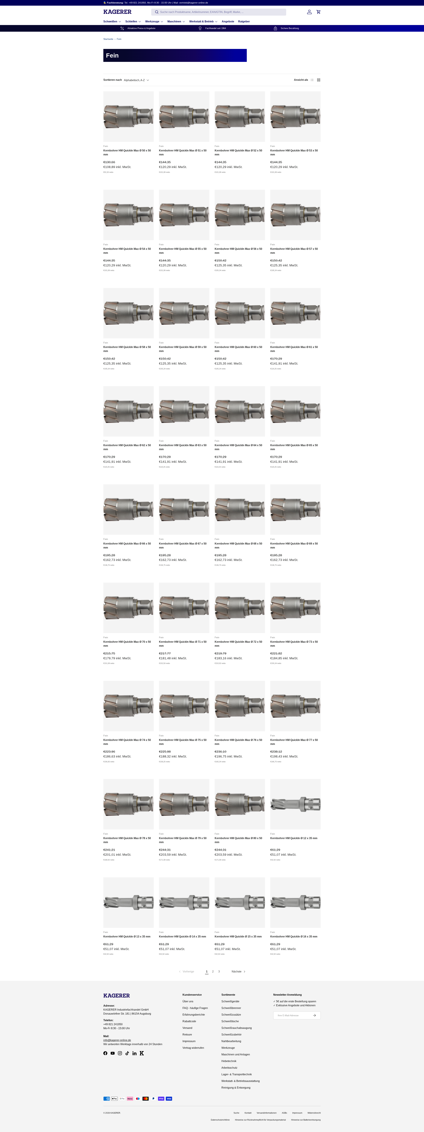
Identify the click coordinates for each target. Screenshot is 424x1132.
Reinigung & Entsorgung (235, 1087)
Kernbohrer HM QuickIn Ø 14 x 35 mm (182, 936)
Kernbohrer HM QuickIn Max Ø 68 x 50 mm (238, 545)
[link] (186, 972)
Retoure (187, 1034)
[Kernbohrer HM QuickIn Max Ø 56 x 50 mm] (240, 215)
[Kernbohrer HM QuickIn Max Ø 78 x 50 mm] (128, 804)
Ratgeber (244, 21)
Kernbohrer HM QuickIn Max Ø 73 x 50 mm (294, 643)
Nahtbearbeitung (231, 1041)
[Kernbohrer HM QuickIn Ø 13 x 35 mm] (128, 902)
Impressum (189, 1041)
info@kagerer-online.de (117, 1040)
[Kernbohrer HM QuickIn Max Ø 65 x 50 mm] (295, 411)
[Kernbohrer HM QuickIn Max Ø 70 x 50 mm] (128, 608)
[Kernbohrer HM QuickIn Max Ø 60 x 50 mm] (240, 313)
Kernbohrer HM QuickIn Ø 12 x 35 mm (293, 838)
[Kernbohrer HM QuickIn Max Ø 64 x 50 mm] (240, 411)
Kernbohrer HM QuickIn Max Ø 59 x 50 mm (183, 349)
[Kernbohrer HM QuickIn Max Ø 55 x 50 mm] (184, 215)
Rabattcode (189, 1021)
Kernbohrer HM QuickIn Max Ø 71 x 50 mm (183, 643)
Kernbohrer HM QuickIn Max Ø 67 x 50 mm (183, 545)
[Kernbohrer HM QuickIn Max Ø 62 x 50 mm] (128, 411)
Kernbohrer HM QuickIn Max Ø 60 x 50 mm (238, 349)
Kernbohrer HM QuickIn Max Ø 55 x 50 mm (183, 250)
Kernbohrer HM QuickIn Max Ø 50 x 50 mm (127, 152)
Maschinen (174, 21)
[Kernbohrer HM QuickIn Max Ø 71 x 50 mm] (184, 608)
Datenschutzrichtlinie (220, 1120)
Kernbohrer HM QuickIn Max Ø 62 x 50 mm (127, 447)
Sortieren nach (112, 79)
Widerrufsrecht (314, 1113)
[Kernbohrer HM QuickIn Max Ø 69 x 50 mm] (295, 509)
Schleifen (131, 21)
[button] (318, 12)
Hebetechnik (228, 1061)
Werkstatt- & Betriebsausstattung (240, 1081)
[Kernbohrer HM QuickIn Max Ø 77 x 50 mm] (295, 706)
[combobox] (218, 11)
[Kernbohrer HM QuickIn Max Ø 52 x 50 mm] (240, 116)
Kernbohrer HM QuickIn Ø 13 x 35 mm (126, 936)
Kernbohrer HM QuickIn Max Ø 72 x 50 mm (238, 643)
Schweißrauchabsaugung (236, 1028)
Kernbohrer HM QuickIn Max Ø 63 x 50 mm (183, 447)
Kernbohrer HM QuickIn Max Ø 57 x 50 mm (294, 250)
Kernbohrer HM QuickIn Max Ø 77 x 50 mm (294, 742)
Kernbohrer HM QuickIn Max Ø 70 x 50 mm (127, 643)
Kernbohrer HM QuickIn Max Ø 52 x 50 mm (238, 152)
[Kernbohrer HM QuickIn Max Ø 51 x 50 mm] (184, 116)
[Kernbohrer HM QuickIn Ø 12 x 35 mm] (295, 804)
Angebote (228, 21)
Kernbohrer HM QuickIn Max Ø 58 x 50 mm (127, 349)
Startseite (108, 39)
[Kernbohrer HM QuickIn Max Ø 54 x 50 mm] (128, 215)
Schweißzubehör (231, 1034)
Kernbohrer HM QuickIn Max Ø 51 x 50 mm (183, 152)
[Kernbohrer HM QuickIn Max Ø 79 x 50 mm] (184, 804)
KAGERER (115, 1113)
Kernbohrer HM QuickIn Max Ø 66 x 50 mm (127, 545)
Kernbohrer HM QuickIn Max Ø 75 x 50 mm (183, 742)
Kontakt (248, 1113)
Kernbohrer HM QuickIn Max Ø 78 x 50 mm (127, 840)
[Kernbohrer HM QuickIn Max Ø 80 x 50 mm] (240, 804)
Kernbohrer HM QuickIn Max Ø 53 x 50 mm (294, 152)
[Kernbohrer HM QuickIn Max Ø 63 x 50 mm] (184, 411)
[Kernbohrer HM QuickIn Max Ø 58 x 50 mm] (128, 313)
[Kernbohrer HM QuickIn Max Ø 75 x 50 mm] (184, 706)
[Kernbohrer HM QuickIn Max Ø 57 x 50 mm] (295, 215)
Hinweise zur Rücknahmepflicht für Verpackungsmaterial (260, 1120)
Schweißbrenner (231, 1008)
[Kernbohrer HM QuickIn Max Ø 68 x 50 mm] (240, 509)
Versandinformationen (267, 1113)
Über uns (188, 1001)
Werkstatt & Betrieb (201, 21)
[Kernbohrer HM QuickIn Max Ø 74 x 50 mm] (128, 706)
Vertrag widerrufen (193, 1047)
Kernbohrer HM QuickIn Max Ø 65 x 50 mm (294, 447)
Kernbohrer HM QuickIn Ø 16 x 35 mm (293, 936)
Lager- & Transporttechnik (236, 1074)
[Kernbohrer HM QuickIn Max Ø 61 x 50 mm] (295, 313)
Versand (187, 1028)
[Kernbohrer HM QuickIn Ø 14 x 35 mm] (184, 902)
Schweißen (110, 21)
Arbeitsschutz (229, 1067)
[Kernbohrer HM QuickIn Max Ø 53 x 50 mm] (295, 116)
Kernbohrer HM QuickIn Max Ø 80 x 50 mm (238, 840)
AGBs (284, 1113)
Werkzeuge (152, 21)
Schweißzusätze (231, 1014)
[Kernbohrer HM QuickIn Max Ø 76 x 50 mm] (240, 706)
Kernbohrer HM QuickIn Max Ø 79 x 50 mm (183, 840)
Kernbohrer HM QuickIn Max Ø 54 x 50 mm (127, 250)
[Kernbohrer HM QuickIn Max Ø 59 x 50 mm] (184, 313)
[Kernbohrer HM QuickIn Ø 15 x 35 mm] (240, 902)
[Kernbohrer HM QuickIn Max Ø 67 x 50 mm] (184, 509)
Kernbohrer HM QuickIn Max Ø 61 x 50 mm (294, 349)
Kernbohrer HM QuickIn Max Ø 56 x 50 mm (238, 250)
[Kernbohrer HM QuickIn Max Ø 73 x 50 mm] (295, 608)
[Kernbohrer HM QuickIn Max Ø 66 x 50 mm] (128, 509)
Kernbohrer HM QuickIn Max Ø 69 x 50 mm (294, 545)
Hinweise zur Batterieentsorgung (306, 1120)
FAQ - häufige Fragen (195, 1008)
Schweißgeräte (230, 1001)
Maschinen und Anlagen (235, 1054)
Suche (236, 1113)
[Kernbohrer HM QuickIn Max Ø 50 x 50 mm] (128, 116)
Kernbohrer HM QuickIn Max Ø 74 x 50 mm (127, 742)
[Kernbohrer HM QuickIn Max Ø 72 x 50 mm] (240, 608)
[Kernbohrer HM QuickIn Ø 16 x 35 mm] (295, 902)
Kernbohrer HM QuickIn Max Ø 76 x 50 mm (238, 742)
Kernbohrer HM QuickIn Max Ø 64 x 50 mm (238, 447)
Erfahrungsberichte (194, 1014)
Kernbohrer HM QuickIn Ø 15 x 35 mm (238, 936)
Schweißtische (230, 1021)
